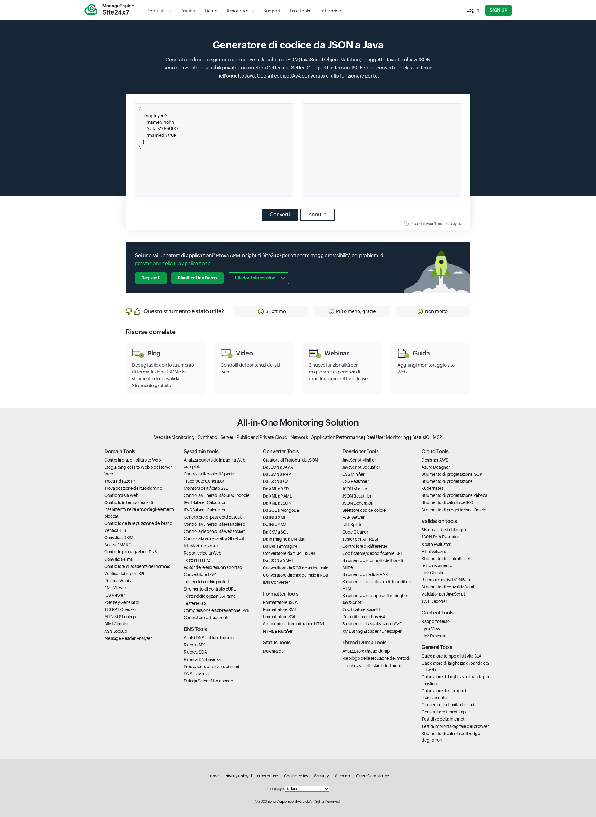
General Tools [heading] (437, 647)
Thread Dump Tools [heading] (364, 642)
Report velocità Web (203, 553)
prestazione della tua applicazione (172, 263)
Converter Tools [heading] (281, 451)
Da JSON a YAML (278, 560)
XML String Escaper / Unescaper (372, 631)
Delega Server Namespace (208, 680)
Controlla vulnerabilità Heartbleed (215, 524)
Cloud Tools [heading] (435, 451)
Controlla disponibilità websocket (214, 531)
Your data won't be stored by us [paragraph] (436, 223)
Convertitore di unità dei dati (448, 704)
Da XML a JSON (277, 503)
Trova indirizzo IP (119, 481)
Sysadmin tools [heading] (201, 451)
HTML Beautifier (278, 631)
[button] (271, 311)
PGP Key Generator (121, 602)
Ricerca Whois (117, 580)
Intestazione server (201, 545)
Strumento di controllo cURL (210, 589)
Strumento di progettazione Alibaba (454, 495)
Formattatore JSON (281, 602)
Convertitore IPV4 (200, 574)
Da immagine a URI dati (284, 539)
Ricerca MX (194, 644)
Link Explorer (433, 635)
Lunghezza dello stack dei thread (372, 665)
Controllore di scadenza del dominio (137, 566)
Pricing (187, 10)
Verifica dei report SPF (125, 573)
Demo (211, 10)
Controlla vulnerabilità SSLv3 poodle (217, 495)
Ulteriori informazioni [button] (256, 277)
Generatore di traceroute (207, 617)
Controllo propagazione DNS (130, 551)
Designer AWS (435, 460)
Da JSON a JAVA (278, 467)
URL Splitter (353, 524)
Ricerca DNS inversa (202, 659)
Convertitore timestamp (444, 711)
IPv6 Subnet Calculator (205, 509)
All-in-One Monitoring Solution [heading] (298, 422)
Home (213, 776)
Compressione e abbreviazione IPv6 (216, 610)
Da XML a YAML (277, 495)
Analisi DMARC (117, 544)
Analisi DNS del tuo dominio (209, 637)
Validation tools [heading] (439, 521)
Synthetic (207, 437)
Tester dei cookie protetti (207, 581)
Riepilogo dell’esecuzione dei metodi (376, 658)
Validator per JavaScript (443, 594)
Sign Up (498, 10)
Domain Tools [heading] (119, 451)
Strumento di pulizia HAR (365, 574)
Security (321, 776)
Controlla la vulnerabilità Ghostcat (214, 538)
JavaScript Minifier (359, 460)
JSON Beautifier (357, 495)
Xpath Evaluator (436, 544)
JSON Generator (357, 503)
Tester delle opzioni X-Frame (210, 596)
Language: (275, 789)
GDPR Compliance (372, 776)
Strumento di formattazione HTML (294, 623)
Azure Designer (436, 467)
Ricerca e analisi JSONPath (446, 579)
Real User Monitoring (387, 437)
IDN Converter (276, 582)
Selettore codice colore (364, 510)
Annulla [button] (318, 214)
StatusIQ (421, 437)
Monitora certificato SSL (206, 488)
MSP (437, 437)
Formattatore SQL (279, 616)
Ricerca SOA (195, 652)
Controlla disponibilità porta (209, 473)
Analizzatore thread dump (366, 651)
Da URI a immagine (280, 546)
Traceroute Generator (204, 481)
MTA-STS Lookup (120, 616)
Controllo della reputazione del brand (138, 523)
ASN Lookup (115, 631)
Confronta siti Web (121, 495)
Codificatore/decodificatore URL (372, 553)
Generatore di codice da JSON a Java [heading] (298, 45)
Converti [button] (280, 214)
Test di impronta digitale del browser (455, 726)
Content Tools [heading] (437, 613)
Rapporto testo (435, 621)
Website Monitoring (174, 437)
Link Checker (434, 572)
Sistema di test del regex (444, 529)
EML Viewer (115, 587)
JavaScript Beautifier (361, 467)
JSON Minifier (354, 488)
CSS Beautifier (355, 481)
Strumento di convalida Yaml (448, 586)
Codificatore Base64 (361, 609)
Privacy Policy (236, 776)
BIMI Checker (117, 623)
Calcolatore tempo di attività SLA (451, 656)
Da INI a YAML (275, 524)
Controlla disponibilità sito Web (132, 460)
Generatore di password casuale (213, 517)
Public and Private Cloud (262, 437)
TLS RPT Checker (120, 609)
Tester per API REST (360, 539)
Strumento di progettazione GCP (452, 474)
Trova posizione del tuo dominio (133, 488)
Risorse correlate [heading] (151, 332)
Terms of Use (266, 776)
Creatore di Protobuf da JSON (290, 460)
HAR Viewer (353, 517)
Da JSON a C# (275, 481)
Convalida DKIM (118, 537)
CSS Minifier (353, 474)
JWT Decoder (434, 601)
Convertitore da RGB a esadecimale (295, 567)
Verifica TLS (115, 530)
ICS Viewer (114, 595)
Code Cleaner (355, 531)
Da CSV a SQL (275, 531)
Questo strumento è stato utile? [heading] (183, 311)
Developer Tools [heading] (360, 451)
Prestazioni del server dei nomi (211, 666)
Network (299, 437)
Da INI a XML (274, 517)
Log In (473, 10)
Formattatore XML (279, 609)
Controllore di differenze (364, 546)
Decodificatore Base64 (363, 616)
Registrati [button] (151, 277)
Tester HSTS (195, 603)
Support (271, 10)
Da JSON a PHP (277, 474)
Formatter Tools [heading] (281, 594)
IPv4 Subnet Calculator (205, 502)
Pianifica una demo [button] (197, 277)
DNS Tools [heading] (195, 629)
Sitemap (342, 776)
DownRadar (274, 651)
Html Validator (435, 551)
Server (227, 437)
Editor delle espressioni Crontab (213, 567)
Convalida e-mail (119, 559)
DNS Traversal (196, 673)
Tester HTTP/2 (197, 560)
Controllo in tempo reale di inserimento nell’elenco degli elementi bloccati (139, 509)
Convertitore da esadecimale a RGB (295, 575)
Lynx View (431, 628)
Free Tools (300, 10)
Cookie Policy (296, 776)
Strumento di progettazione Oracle (454, 509)
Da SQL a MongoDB (281, 510)
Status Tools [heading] (277, 642)
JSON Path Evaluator (440, 536)
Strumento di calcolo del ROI (448, 502)
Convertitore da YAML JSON (289, 553)
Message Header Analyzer (128, 638)
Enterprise (330, 10)
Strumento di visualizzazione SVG (372, 623)
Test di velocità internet (443, 719)
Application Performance (337, 437)
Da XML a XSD (276, 488)
